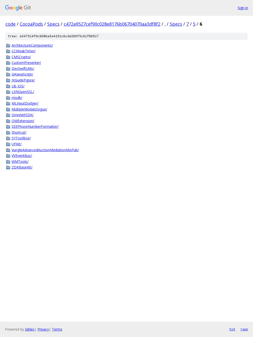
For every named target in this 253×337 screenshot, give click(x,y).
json (244, 329)
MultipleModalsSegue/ (29, 109)
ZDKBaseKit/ (22, 167)
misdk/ (17, 97)
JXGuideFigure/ (23, 80)
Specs (53, 24)
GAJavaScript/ (22, 74)
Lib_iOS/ (18, 86)
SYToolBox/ (21, 138)
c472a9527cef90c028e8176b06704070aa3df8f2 (112, 24)
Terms (57, 329)
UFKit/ (16, 144)
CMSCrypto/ (21, 57)
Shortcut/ (19, 132)
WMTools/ (20, 161)
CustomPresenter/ (26, 62)
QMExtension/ (23, 120)
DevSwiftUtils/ (23, 68)
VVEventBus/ (22, 155)
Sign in (243, 7)
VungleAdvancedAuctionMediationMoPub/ (45, 150)
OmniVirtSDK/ (23, 114)
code (10, 24)
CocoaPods (31, 24)
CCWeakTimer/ (24, 51)
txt (232, 329)
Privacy (43, 329)
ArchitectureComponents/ (32, 45)
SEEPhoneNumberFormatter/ (35, 126)
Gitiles (30, 329)
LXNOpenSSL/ (23, 91)
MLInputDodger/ (25, 103)
